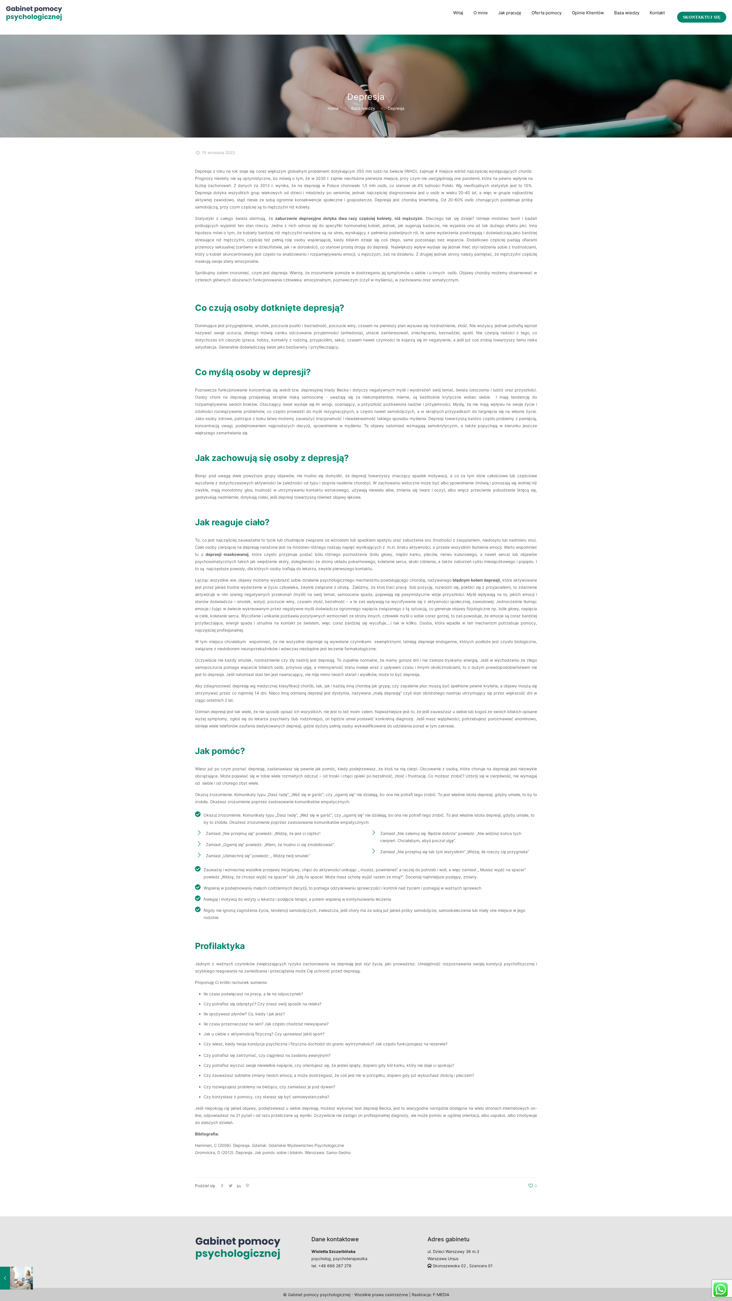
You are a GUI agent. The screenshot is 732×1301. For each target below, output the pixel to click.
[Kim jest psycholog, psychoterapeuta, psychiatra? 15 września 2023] (16, 1278)
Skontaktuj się (702, 17)
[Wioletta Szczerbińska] (34, 13)
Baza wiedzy (363, 108)
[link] (509, 30)
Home (333, 108)
